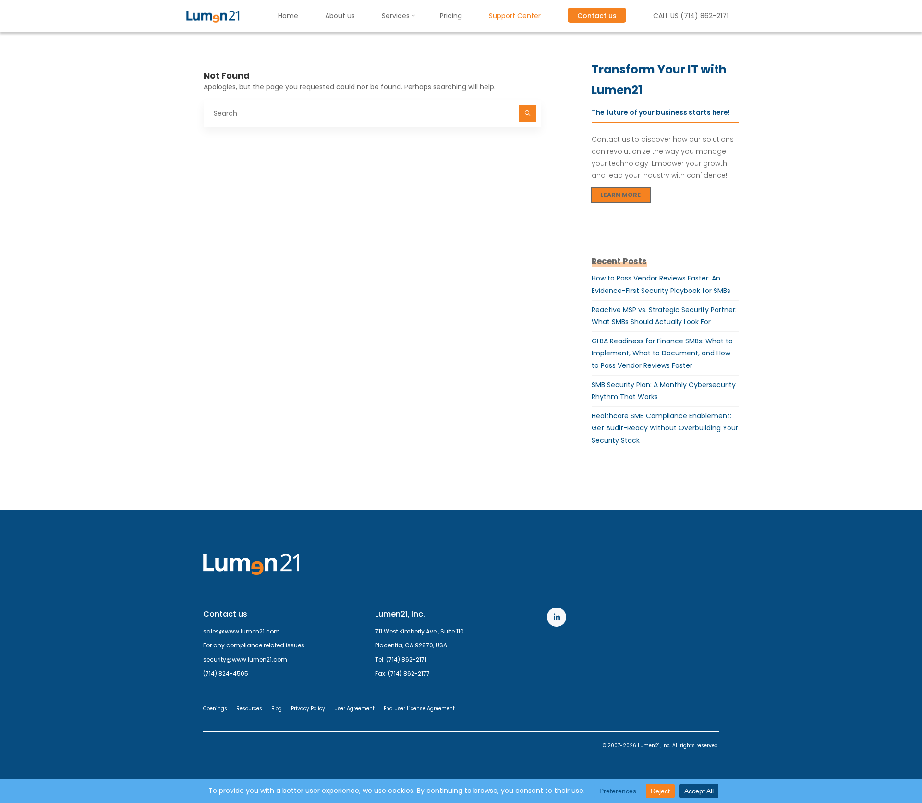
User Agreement (354, 708)
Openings (215, 708)
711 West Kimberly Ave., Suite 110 (419, 631)
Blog (276, 708)
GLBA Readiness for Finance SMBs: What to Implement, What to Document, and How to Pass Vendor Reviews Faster (662, 353)
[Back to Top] (884, 765)
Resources (249, 708)
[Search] (527, 113)
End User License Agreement (419, 708)
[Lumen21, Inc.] (212, 16)
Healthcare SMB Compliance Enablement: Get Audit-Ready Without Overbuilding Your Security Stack (665, 428)
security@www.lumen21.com (245, 660)
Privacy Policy (308, 708)
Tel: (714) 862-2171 (400, 660)
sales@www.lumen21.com (241, 631)
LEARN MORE (620, 195)
